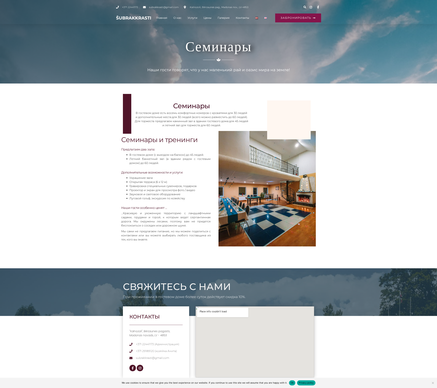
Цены (207, 17)
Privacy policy (306, 382)
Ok (292, 382)
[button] (305, 7)
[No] (432, 383)
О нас (177, 17)
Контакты (242, 17)
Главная (161, 17)
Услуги (192, 17)
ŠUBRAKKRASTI (133, 17)
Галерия (224, 17)
